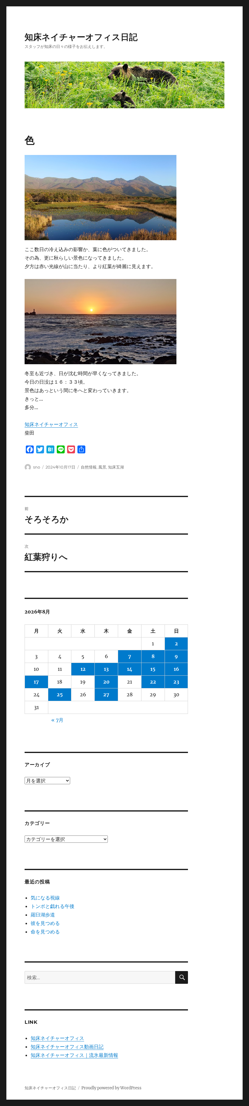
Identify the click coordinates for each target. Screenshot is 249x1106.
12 (83, 669)
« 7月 (57, 720)
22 (153, 682)
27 (106, 694)
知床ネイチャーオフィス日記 (81, 37)
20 (106, 682)
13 (106, 669)
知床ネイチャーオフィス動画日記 (67, 1047)
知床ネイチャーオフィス (51, 424)
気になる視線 (45, 898)
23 (176, 682)
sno (36, 467)
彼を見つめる (45, 923)
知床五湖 (116, 467)
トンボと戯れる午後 (52, 906)
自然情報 (89, 467)
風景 (102, 467)
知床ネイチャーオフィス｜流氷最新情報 (74, 1055)
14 (129, 669)
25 (60, 694)
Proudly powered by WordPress (111, 1088)
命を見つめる (45, 932)
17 (36, 682)
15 (152, 669)
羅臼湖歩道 (43, 915)
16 (176, 669)
